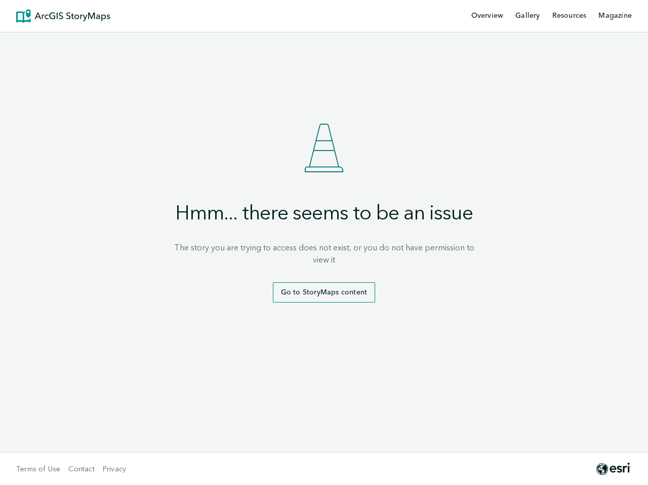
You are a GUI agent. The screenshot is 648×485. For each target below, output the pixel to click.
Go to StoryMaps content (324, 292)
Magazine (615, 16)
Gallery (527, 16)
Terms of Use (38, 469)
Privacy (114, 469)
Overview (487, 16)
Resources (569, 16)
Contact (81, 469)
